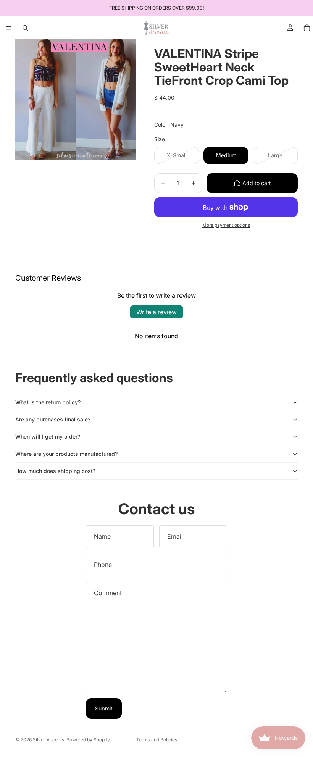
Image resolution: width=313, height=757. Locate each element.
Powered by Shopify (88, 739)
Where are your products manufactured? (66, 453)
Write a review (156, 312)
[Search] (25, 27)
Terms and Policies (156, 739)
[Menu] (9, 28)
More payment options (226, 225)
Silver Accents (48, 739)
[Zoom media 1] (75, 99)
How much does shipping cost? (55, 471)
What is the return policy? (48, 402)
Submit (104, 708)
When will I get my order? (47, 436)
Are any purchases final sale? (52, 419)
